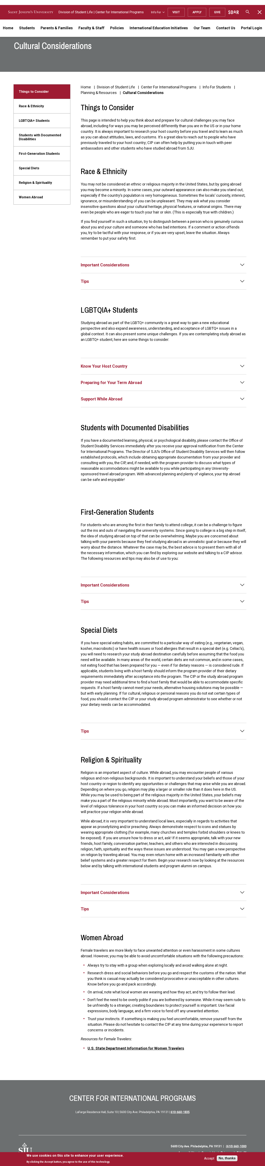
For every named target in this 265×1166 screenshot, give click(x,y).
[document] (75, 1158)
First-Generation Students (39, 154)
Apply (197, 12)
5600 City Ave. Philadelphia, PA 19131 (196, 1146)
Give (217, 12)
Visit (176, 12)
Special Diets (29, 168)
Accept (209, 1158)
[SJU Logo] (25, 1150)
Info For (156, 12)
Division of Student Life (75, 12)
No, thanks (227, 1158)
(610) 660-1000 (236, 1146)
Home (8, 28)
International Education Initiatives (159, 28)
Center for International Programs (119, 12)
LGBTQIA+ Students (34, 121)
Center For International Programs (168, 87)
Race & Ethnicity (31, 106)
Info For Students (216, 87)
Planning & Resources (99, 92)
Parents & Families (57, 28)
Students (27, 28)
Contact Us (225, 28)
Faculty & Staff (91, 28)
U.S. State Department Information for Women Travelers (136, 1048)
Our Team (202, 28)
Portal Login (251, 28)
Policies (117, 28)
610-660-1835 (180, 1112)
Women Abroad (31, 197)
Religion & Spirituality (35, 183)
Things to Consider (34, 92)
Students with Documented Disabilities (40, 137)
